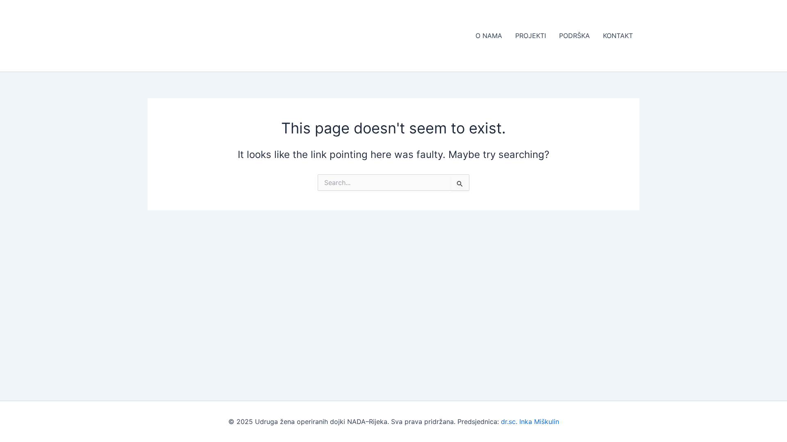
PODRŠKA (574, 36)
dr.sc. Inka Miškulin (530, 421)
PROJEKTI (530, 36)
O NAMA (488, 36)
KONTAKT (618, 36)
